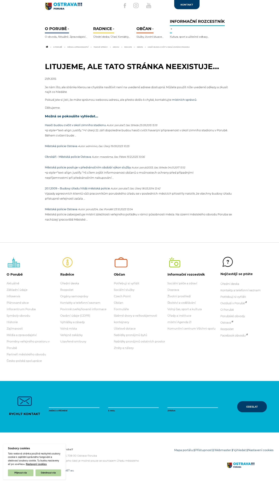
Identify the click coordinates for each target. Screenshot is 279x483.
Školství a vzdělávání (181, 302)
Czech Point (122, 296)
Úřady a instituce (179, 315)
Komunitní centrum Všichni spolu (191, 328)
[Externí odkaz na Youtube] (148, 5)
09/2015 (140, 47)
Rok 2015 (128, 47)
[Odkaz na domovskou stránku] (47, 47)
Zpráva (171, 411)
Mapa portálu (183, 450)
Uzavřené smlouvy (73, 341)
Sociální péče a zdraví (182, 283)
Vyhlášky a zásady (72, 322)
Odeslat (252, 406)
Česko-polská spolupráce (24, 360)
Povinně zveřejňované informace (83, 309)
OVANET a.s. (66, 470)
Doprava (173, 289)
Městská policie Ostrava (61, 146)
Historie (12, 322)
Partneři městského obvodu (26, 354)
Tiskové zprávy (101, 47)
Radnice (67, 274)
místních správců (184, 99)
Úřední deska (69, 283)
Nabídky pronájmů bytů (130, 335)
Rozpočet (66, 289)
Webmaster (222, 450)
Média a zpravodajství (77, 47)
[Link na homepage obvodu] (250, 469)
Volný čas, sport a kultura (184, 309)
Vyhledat (239, 450)
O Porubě (57, 47)
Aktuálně (13, 283)
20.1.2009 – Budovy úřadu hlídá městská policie (77, 188)
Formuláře (121, 309)
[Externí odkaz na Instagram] (136, 5)
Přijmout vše (20, 472)
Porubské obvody (232, 316)
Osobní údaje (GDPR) (75, 315)
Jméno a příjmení (58, 411)
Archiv (116, 47)
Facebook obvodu (233, 335)
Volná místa (68, 328)
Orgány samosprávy (74, 296)
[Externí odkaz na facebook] (125, 5)
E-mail (111, 411)
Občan (119, 274)
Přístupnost (203, 450)
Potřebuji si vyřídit (126, 283)
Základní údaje (17, 289)
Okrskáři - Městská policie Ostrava (68, 156)
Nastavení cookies (261, 450)
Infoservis (13, 296)
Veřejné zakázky (71, 335)
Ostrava (225, 322)
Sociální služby (124, 289)
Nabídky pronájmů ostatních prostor (139, 341)
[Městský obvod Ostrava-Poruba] (76, 7)
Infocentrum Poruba (21, 309)
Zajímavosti (15, 328)
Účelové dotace (125, 328)
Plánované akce (18, 302)
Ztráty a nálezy (124, 347)
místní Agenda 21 (179, 322)
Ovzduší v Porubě (232, 303)
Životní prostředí (179, 296)
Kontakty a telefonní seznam (80, 302)
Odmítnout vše (48, 472)
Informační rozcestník (186, 274)
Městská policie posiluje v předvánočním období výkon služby (88, 167)
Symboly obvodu (18, 315)
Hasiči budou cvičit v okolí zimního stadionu (75, 125)
